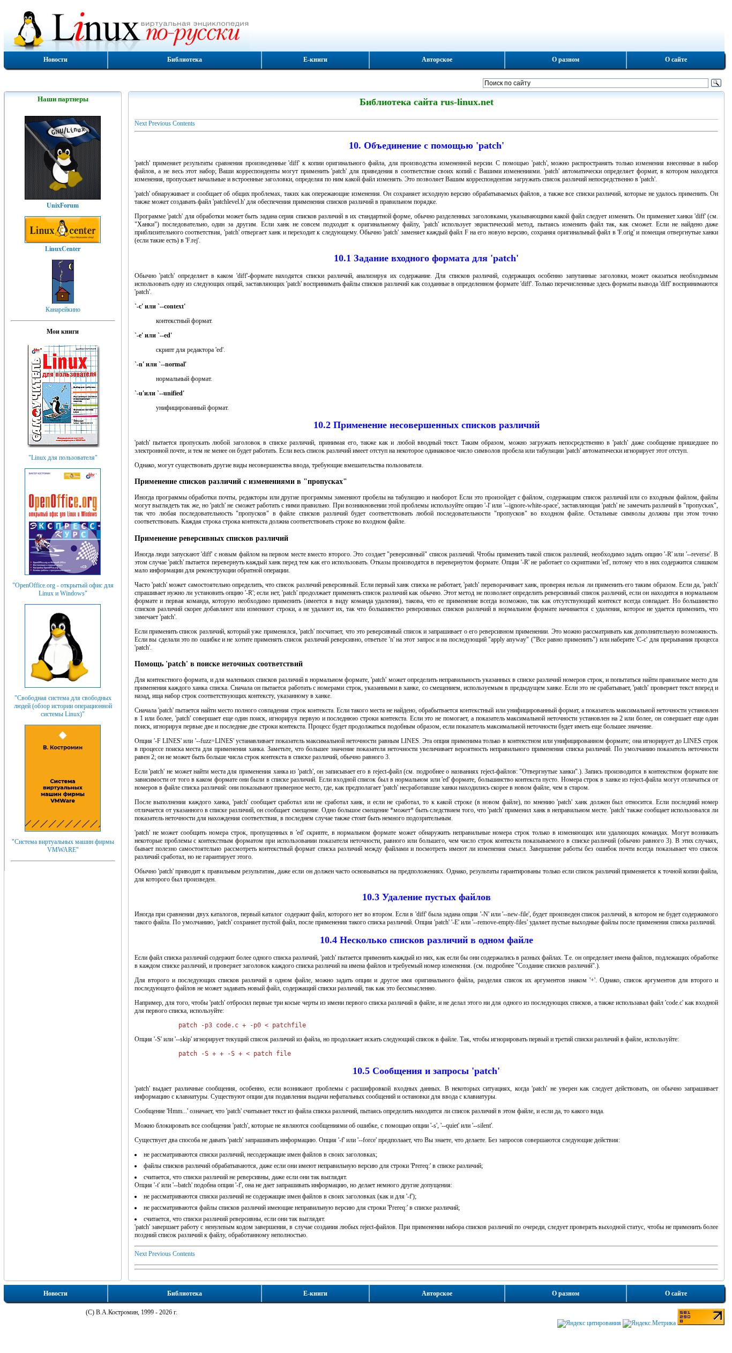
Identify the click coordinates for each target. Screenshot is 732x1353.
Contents (184, 123)
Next (141, 123)
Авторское (437, 59)
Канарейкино (63, 309)
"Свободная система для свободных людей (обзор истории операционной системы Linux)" (63, 706)
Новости (55, 59)
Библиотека (184, 59)
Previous (159, 123)
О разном (565, 59)
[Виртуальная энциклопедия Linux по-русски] (364, 29)
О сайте (676, 59)
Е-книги (315, 59)
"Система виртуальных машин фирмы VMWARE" (63, 846)
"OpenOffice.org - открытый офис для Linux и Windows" (63, 589)
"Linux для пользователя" (63, 457)
